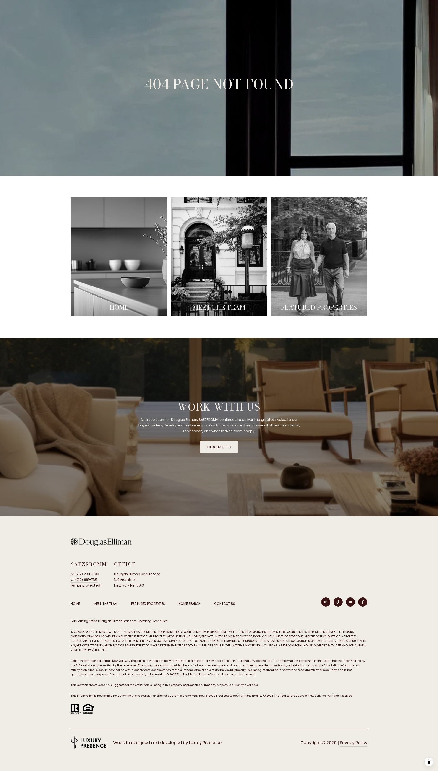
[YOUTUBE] (350, 602)
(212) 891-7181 (97, 650)
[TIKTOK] (338, 602)
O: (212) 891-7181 (84, 579)
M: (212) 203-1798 (85, 573)
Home (75, 603)
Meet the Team (105, 603)
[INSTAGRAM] (325, 602)
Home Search (190, 603)
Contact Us (224, 604)
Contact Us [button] (219, 447)
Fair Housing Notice (84, 621)
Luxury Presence (205, 742)
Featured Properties (148, 603)
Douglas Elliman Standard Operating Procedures (133, 621)
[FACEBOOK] (362, 602)
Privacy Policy (353, 742)
